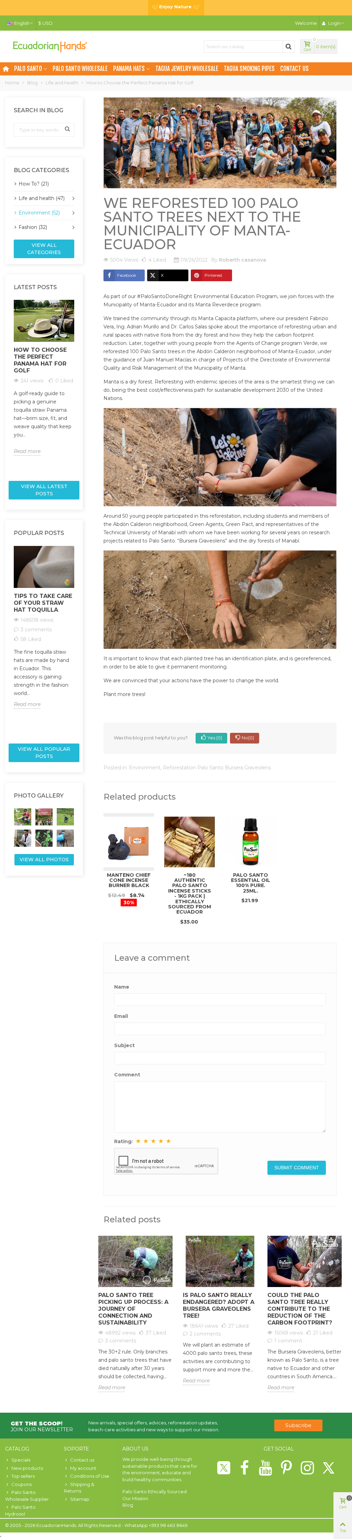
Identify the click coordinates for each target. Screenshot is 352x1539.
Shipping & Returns (79, 1488)
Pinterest (213, 275)
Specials (20, 1460)
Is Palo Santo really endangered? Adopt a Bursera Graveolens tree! (218, 1305)
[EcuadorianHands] (50, 46)
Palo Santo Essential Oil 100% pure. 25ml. (250, 883)
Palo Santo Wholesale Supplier (27, 1495)
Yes (214, 737)
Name (121, 987)
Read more (27, 451)
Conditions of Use (89, 1476)
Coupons (21, 1484)
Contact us (294, 68)
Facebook (126, 275)
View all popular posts (44, 752)
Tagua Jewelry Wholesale (186, 68)
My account (83, 1468)
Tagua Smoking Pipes (249, 68)
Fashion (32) (33, 227)
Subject (124, 1045)
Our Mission (135, 1498)
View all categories (44, 248)
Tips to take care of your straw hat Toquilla (43, 603)
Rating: (123, 1141)
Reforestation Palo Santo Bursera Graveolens (217, 768)
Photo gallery (39, 795)
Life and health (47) (42, 198)
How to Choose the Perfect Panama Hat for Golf (40, 360)
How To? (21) (34, 184)
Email (121, 1016)
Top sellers (23, 1476)
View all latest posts (44, 490)
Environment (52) (39, 213)
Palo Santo (28, 68)
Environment (145, 768)
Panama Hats (129, 68)
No (248, 737)
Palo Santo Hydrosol (20, 1510)
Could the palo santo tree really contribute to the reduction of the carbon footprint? (299, 1309)
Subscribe (298, 1425)
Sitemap (79, 1499)
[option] (44, 378)
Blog (127, 1505)
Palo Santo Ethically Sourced (154, 1491)
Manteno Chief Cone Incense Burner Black (129, 880)
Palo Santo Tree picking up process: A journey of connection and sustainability (133, 1309)
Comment (127, 1075)
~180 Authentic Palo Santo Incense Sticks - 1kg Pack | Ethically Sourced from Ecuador (189, 893)
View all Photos (44, 859)
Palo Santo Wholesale (80, 68)
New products (27, 1468)
